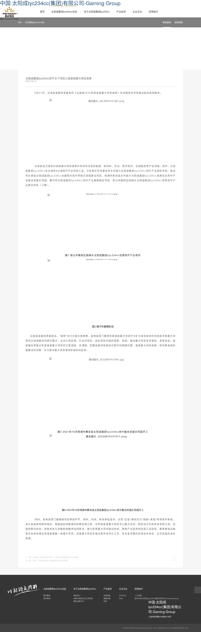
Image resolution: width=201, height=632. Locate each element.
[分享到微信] (164, 80)
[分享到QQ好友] (169, 80)
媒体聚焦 (179, 22)
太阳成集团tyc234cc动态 (64, 11)
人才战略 (138, 595)
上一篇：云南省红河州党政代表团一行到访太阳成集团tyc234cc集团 (51, 557)
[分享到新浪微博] (159, 80)
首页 (42, 11)
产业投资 (121, 11)
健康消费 (107, 598)
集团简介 (76, 595)
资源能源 (107, 595)
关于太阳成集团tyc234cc (97, 11)
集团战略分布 (78, 601)
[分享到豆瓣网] (174, 80)
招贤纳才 (153, 11)
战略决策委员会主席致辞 (83, 598)
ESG (121, 598)
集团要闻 (167, 22)
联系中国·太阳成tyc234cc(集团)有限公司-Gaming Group (157, 598)
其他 (105, 601)
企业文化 (137, 11)
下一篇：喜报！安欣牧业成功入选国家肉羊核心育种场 (46, 560)
